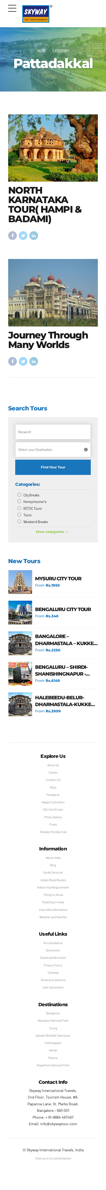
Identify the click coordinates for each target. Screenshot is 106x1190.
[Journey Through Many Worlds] (53, 293)
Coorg (53, 1028)
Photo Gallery (53, 817)
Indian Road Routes (53, 880)
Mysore (53, 1058)
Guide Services (53, 872)
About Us (53, 765)
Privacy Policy (53, 965)
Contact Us (53, 780)
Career (53, 772)
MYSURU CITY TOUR (58, 579)
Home (41, 50)
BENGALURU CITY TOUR (63, 609)
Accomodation (53, 943)
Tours (27, 515)
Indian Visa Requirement (53, 887)
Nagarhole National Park (53, 1065)
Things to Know (53, 894)
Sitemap (53, 972)
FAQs (53, 787)
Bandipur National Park (53, 1020)
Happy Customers (53, 802)
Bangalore (53, 1013)
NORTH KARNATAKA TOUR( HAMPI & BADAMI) (44, 204)
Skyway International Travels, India (55, 1150)
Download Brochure (53, 957)
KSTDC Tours (32, 508)
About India (53, 857)
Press (53, 824)
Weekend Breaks (35, 522)
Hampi (53, 1050)
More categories (50, 532)
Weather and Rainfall (53, 917)
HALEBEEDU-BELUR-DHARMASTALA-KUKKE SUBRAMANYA (63, 701)
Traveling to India (53, 902)
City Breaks (31, 495)
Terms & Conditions (53, 980)
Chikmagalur (53, 1043)
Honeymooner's (34, 502)
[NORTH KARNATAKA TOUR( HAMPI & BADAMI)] (53, 148)
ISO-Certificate (53, 809)
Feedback (53, 795)
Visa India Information (53, 909)
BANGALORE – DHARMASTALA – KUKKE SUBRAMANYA (64, 640)
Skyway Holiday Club (53, 832)
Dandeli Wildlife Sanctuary (53, 1035)
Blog (53, 865)
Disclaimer (53, 950)
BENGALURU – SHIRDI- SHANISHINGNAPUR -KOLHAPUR (61, 671)
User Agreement (53, 987)
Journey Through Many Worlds (48, 339)
